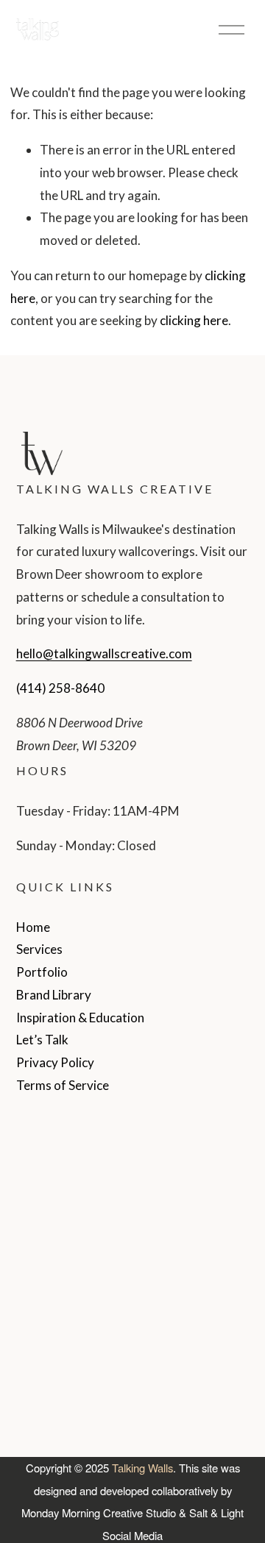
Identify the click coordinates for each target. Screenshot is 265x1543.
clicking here (194, 320)
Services (39, 949)
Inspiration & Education (80, 1017)
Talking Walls (142, 1468)
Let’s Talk (42, 1039)
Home (33, 927)
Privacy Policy (55, 1062)
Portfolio (42, 972)
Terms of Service (62, 1085)
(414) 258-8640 (60, 688)
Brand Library (53, 994)
